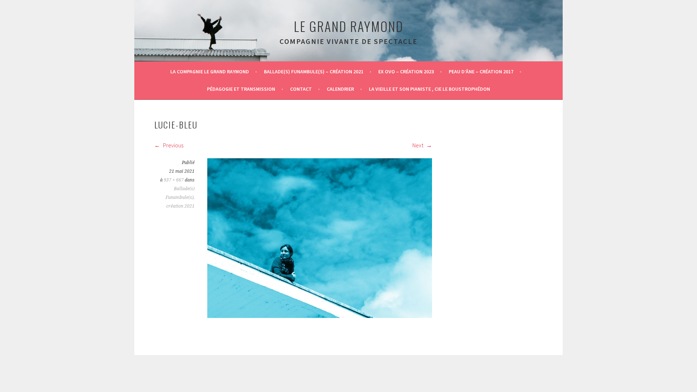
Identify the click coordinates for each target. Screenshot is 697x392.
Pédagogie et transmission (241, 89)
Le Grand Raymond (348, 26)
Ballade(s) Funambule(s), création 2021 (180, 197)
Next (418, 145)
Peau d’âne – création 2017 (481, 71)
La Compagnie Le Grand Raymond (209, 71)
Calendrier (340, 89)
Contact (301, 89)
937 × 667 (174, 180)
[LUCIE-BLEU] (319, 315)
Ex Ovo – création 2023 (406, 71)
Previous (172, 145)
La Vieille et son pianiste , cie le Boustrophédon (429, 89)
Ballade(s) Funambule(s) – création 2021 (313, 71)
